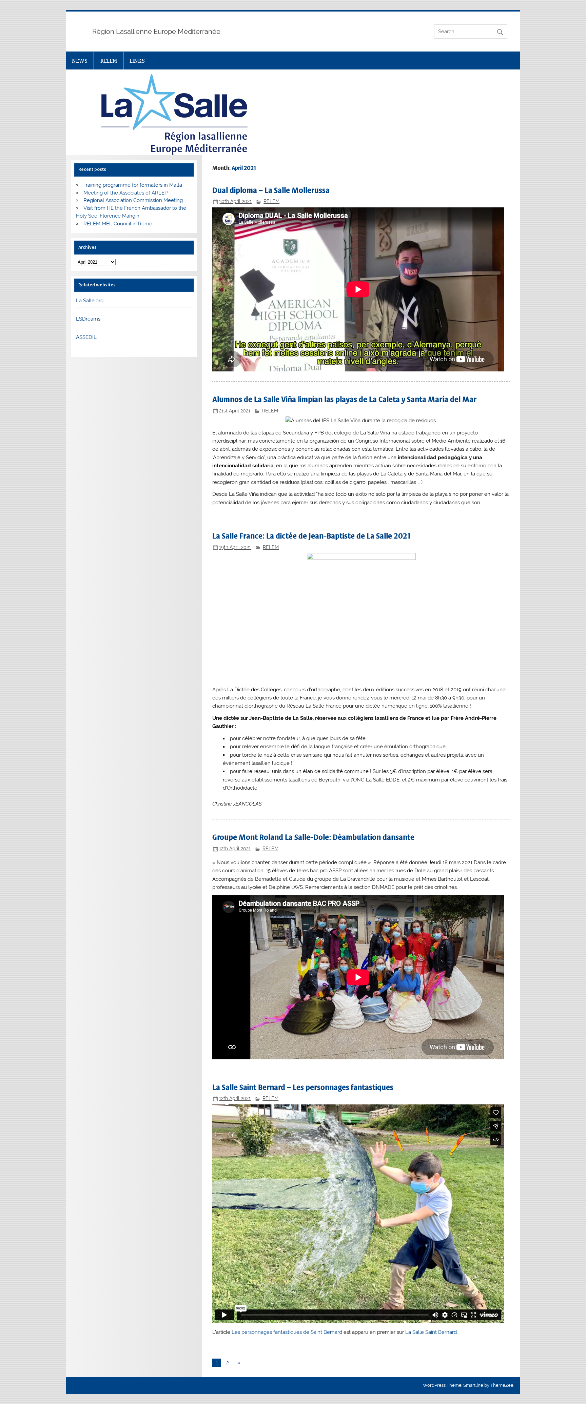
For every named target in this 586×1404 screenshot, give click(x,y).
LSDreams (88, 319)
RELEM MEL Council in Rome (117, 224)
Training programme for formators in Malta (132, 185)
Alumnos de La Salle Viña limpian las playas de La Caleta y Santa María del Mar (344, 399)
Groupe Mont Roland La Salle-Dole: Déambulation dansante (313, 837)
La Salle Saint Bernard (431, 1332)
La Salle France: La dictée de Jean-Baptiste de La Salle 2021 (311, 536)
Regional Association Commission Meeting (133, 200)
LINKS (137, 61)
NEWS (79, 61)
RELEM (108, 61)
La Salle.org (89, 301)
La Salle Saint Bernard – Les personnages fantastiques (302, 1087)
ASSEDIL (86, 337)
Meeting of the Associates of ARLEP (125, 193)
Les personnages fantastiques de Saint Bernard (287, 1332)
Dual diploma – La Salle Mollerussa (271, 190)
